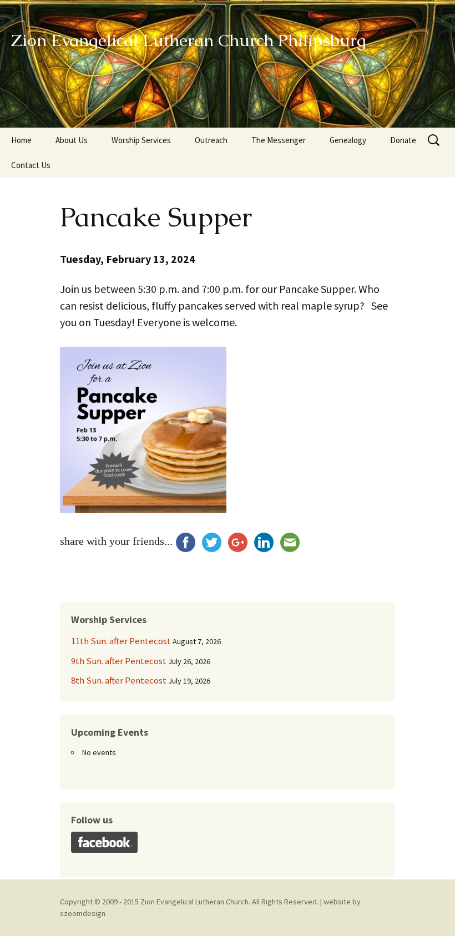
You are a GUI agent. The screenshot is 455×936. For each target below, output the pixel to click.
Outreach (211, 140)
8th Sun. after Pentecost (118, 680)
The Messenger (278, 140)
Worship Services (141, 140)
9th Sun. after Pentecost (118, 661)
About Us (71, 140)
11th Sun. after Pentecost (121, 641)
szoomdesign (82, 913)
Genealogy (348, 140)
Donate (403, 140)
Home (21, 140)
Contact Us (30, 165)
